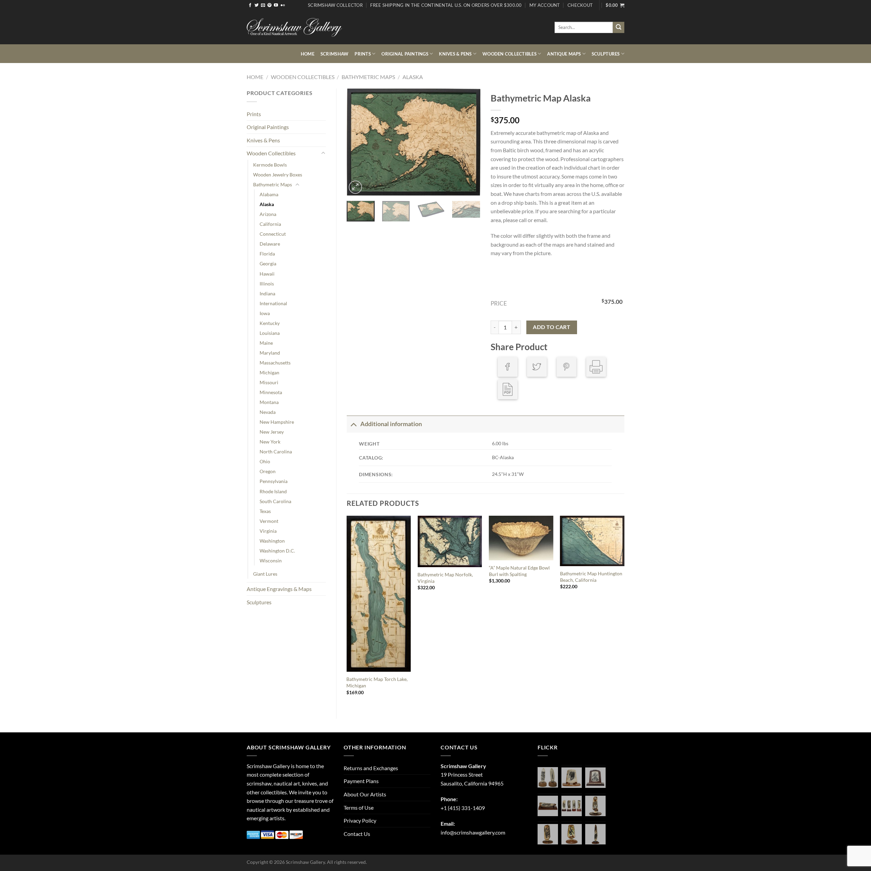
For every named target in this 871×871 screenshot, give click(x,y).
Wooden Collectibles (509, 54)
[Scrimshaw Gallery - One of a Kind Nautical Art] (294, 27)
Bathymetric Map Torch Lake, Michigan (377, 682)
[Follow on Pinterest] (269, 5)
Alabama (269, 194)
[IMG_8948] (595, 777)
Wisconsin (271, 560)
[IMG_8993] (571, 777)
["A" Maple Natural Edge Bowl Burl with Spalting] (521, 538)
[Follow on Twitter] (256, 5)
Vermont (269, 521)
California (270, 224)
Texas (265, 511)
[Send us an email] (263, 5)
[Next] (469, 142)
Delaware (270, 244)
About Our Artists (365, 794)
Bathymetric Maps (368, 77)
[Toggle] (323, 153)
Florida (267, 253)
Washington (272, 541)
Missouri (269, 382)
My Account (544, 5)
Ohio (265, 461)
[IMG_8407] (548, 834)
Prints (363, 54)
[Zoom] (355, 187)
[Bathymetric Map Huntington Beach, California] (592, 541)
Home (307, 54)
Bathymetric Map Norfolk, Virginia (445, 578)
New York (270, 442)
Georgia (268, 263)
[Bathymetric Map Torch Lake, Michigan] (378, 594)
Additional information (391, 423)
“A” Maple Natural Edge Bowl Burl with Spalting (519, 571)
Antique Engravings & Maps (279, 589)
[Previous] (358, 142)
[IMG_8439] (595, 806)
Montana (269, 402)
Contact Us (357, 833)
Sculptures (606, 54)
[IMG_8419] (571, 834)
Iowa (265, 313)
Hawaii (267, 274)
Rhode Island (273, 491)
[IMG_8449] (548, 806)
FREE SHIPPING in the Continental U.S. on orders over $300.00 (446, 5)
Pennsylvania (273, 481)
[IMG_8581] (571, 806)
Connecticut (273, 234)
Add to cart (551, 327)
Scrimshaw (334, 54)
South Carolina (275, 501)
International (273, 303)
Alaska (412, 77)
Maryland (270, 353)
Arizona (268, 214)
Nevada (268, 412)
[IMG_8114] (595, 834)
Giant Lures (265, 574)
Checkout (580, 5)
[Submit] (618, 27)
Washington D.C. (277, 551)
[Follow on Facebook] (250, 5)
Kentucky (270, 323)
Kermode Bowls (270, 165)
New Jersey (272, 432)
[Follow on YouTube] (276, 5)
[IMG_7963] (548, 777)
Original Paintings (404, 54)
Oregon (268, 471)
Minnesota (271, 392)
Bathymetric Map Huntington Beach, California (591, 577)
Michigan (269, 372)
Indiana (267, 293)
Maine (266, 343)
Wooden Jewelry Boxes (277, 174)
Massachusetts (275, 362)
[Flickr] (283, 5)
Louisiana (270, 333)
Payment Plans (361, 781)
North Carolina (276, 451)
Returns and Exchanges (371, 768)
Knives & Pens (455, 54)
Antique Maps (564, 54)
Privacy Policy (360, 820)
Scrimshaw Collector (335, 5)
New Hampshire (277, 422)
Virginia (268, 531)
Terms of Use (359, 807)
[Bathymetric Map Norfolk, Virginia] (449, 541)
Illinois (267, 283)
